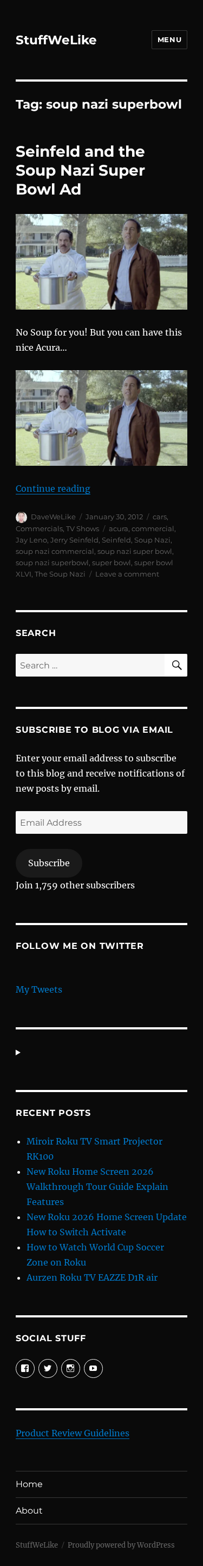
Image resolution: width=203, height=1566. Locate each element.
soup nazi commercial (55, 551)
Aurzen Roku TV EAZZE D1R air (92, 1277)
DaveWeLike (53, 516)
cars (160, 516)
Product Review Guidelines (72, 1433)
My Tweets (39, 989)
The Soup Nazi (60, 574)
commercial (153, 528)
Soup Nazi (152, 540)
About (29, 1510)
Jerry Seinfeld (74, 540)
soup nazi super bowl (134, 551)
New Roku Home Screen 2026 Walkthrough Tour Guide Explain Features (97, 1186)
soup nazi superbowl (52, 562)
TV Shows (82, 528)
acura (118, 528)
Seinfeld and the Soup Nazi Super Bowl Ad (80, 170)
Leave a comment (127, 574)
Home (29, 1484)
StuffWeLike (56, 40)
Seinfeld (116, 540)
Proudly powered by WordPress (121, 1545)
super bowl (111, 562)
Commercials (39, 528)
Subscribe (49, 863)
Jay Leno (31, 540)
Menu (169, 39)
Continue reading (53, 488)
